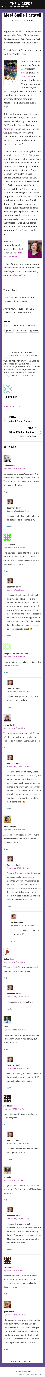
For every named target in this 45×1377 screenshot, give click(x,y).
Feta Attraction (20, 361)
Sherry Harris (8, 725)
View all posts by (11, 406)
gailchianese (8, 1106)
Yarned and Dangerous (14, 129)
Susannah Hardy (14, 508)
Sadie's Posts (18, 355)
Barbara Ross (8, 959)
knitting (21, 367)
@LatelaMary (8, 1312)
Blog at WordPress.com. (22, 1371)
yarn (5, 376)
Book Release (21, 352)
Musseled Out (19, 275)
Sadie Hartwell (16, 370)
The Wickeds (21, 3)
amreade (7, 1177)
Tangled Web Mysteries (23, 373)
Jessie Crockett (9, 827)
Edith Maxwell (9, 466)
